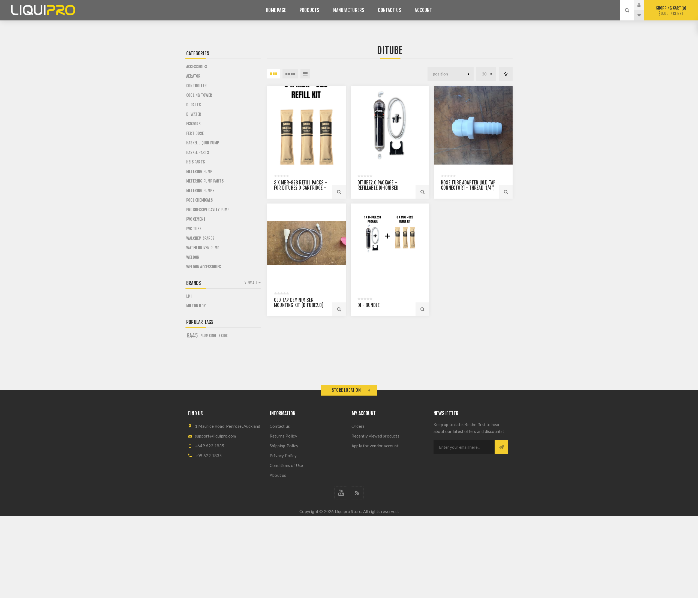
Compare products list (506, 74)
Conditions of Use (286, 465)
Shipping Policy (284, 445)
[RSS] (357, 493)
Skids (223, 335)
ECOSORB (193, 123)
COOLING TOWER (199, 95)
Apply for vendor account (375, 445)
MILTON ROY (196, 305)
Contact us (280, 426)
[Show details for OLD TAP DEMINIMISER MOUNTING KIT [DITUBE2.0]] (306, 243)
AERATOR (193, 76)
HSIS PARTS (195, 162)
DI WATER (193, 114)
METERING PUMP (199, 171)
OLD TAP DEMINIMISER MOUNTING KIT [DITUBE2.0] (298, 302)
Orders (358, 426)
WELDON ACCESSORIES (203, 266)
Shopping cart (670, 10)
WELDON (192, 257)
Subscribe (501, 447)
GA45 (192, 335)
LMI (189, 296)
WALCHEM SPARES (200, 238)
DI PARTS (193, 104)
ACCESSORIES (196, 66)
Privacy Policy (283, 455)
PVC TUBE (193, 228)
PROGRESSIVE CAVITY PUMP (208, 209)
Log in (643, 5)
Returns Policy (283, 435)
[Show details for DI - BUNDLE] (390, 243)
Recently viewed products (375, 435)
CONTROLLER (196, 85)
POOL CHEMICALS (199, 200)
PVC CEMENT (196, 219)
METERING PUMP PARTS (205, 181)
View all (251, 283)
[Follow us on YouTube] (341, 493)
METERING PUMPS (200, 190)
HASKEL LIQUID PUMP (202, 142)
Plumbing (208, 335)
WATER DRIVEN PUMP (202, 247)
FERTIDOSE (195, 133)
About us (278, 475)
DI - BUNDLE (368, 305)
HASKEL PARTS (197, 152)
